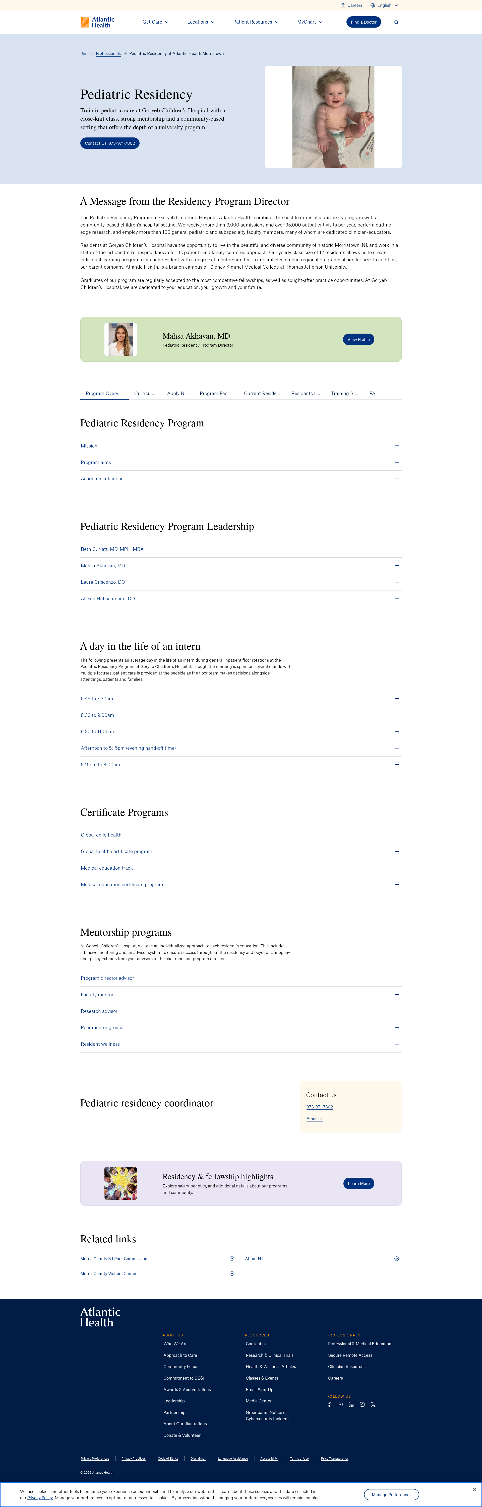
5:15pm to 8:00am (100, 764)
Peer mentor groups (102, 1027)
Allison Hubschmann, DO (108, 598)
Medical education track (107, 868)
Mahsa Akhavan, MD (103, 565)
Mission (89, 445)
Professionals (108, 53)
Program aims (96, 462)
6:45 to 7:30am (97, 698)
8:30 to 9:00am (97, 715)
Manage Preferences (392, 1494)
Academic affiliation (102, 478)
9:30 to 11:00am (98, 731)
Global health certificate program (116, 851)
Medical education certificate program (122, 884)
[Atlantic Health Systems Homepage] (100, 1317)
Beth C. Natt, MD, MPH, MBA (112, 549)
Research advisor (99, 1011)
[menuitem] (351, 5)
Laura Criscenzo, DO (103, 582)
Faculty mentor (97, 994)
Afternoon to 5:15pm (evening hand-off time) (128, 748)
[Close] (474, 1489)
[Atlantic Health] (83, 53)
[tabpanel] (241, 511)
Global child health (101, 835)
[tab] (104, 393)
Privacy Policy (40, 1497)
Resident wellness (100, 1044)
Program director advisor (107, 978)
